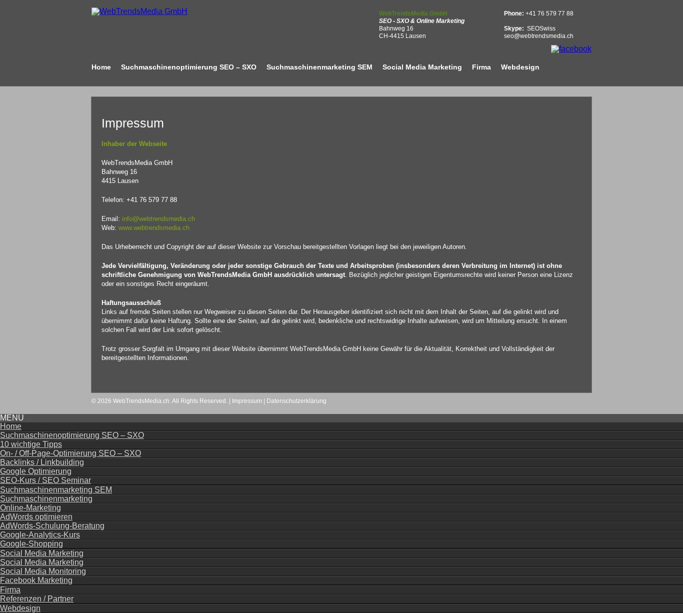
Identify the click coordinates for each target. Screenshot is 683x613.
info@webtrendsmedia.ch (158, 218)
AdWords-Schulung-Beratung (52, 526)
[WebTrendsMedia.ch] (140, 11)
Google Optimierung (36, 471)
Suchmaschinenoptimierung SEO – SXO (188, 67)
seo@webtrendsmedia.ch (539, 36)
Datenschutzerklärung (296, 401)
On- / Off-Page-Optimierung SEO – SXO (70, 453)
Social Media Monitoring (43, 571)
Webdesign (520, 67)
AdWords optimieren (36, 516)
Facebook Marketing (36, 580)
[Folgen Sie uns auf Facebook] (571, 48)
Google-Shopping (31, 544)
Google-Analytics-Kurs (40, 534)
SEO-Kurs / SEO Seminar (45, 480)
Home (101, 67)
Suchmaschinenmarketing (46, 498)
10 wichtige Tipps (31, 444)
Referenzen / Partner (37, 598)
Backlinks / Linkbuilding (42, 462)
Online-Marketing (30, 508)
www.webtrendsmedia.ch (154, 228)
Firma (481, 67)
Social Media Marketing (422, 67)
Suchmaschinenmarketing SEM (319, 67)
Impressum (247, 401)
